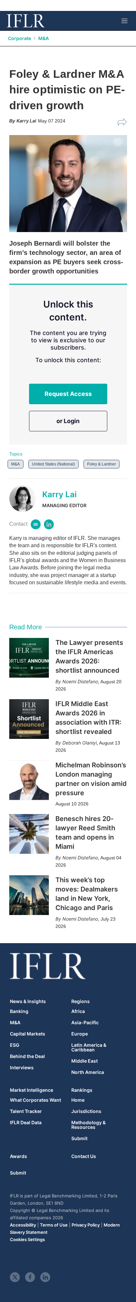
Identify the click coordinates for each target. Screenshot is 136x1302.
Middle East (84, 1061)
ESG (14, 1045)
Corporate (19, 38)
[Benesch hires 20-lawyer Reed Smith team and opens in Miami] (29, 834)
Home (78, 1100)
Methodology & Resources (88, 1125)
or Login (68, 420)
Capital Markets (27, 1034)
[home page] (26, 20)
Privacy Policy (86, 1225)
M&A (43, 38)
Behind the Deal (27, 1056)
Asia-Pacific (85, 1022)
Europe (79, 1034)
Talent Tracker (26, 1111)
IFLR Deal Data (26, 1122)
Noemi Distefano (80, 681)
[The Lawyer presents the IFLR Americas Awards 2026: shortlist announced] (29, 658)
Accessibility (23, 1225)
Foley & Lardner (101, 464)
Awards (18, 1156)
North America (87, 1072)
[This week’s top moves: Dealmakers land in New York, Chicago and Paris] (29, 895)
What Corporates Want (35, 1100)
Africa (78, 1011)
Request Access (68, 393)
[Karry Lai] (25, 498)
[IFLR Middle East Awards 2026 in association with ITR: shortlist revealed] (29, 719)
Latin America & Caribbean (88, 1047)
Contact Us (83, 1156)
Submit (79, 1138)
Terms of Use (54, 1225)
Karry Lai (59, 494)
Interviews (22, 1067)
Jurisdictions (86, 1111)
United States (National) (53, 464)
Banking (19, 1011)
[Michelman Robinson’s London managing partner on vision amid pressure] (29, 780)
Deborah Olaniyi (79, 743)
